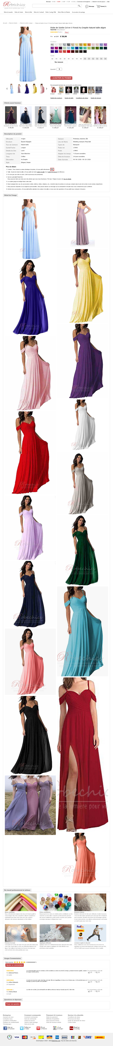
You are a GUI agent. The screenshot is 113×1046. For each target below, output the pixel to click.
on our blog (77, 1027)
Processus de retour (74, 1019)
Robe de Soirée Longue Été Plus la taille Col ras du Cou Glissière (100, 126)
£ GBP (63, 1)
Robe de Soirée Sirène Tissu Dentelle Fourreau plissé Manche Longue (41, 126)
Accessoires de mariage (78, 12)
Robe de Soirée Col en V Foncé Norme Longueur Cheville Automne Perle (70, 126)
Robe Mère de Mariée (64, 12)
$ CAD (73, 1)
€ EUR (58, 1)
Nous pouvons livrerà (52, 1020)
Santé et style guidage (31, 1022)
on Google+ (60, 1027)
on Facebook (10, 1027)
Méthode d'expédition (52, 1019)
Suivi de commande (30, 1019)
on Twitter (27, 1027)
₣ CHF (68, 1)
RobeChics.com (56, 1040)
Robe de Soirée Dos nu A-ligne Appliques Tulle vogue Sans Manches (85, 126)
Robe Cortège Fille (51, 12)
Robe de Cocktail (39, 12)
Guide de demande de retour (76, 1020)
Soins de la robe (29, 1024)
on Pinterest (43, 1027)
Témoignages (7, 1024)
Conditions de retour (82, 98)
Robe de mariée (8, 12)
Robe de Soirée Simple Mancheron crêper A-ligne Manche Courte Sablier (25, 126)
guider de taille (40, 172)
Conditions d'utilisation (10, 1020)
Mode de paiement (52, 1017)
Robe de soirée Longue (26, 23)
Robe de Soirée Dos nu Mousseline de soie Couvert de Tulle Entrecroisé (11, 126)
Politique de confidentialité (11, 1022)
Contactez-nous (7, 1019)
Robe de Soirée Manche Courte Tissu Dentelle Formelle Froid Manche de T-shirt (55, 126)
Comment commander (31, 1017)
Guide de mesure (96, 98)
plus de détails (67, 179)
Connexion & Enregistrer (83, 1)
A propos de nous (8, 1017)
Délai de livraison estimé (53, 1022)
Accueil (5, 23)
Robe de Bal (28, 12)
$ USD (54, 1)
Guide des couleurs (56, 98)
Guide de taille (69, 98)
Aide (108, 1)
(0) (91, 972)
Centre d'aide (72, 1022)
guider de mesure (52, 172)
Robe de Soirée (19, 12)
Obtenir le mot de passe (98, 1)
